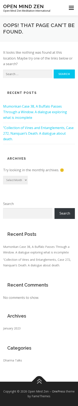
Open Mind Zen (23, 6)
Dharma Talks (12, 360)
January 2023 (12, 328)
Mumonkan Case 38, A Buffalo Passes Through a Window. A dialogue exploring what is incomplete (35, 112)
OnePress (58, 391)
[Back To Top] (39, 381)
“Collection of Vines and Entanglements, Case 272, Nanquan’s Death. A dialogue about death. (38, 133)
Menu (71, 7)
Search (8, 203)
